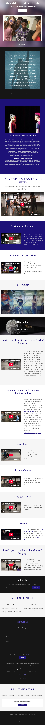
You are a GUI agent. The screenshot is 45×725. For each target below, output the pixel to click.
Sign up (36, 587)
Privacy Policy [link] (26, 654)
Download (22, 704)
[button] (25, 678)
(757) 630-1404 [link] (22, 44)
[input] (18, 587)
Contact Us (22, 10)
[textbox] (22, 645)
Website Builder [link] (27, 721)
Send (22, 657)
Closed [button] (23, 678)
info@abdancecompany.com (32, 433)
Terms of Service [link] (33, 654)
